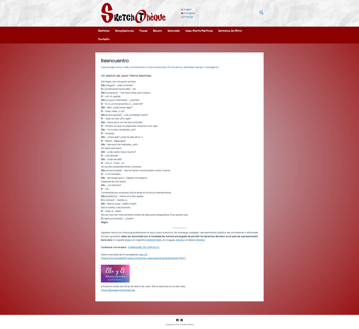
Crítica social (154, 67)
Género (157, 31)
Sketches (104, 31)
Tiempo (199, 67)
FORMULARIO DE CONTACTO (143, 247)
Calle (126, 67)
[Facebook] (177, 320)
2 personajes (108, 67)
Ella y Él (166, 67)
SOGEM (200, 240)
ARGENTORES (154, 240)
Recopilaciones (124, 31)
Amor (119, 67)
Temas (143, 31)
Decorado (174, 31)
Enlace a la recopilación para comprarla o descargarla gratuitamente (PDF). (143, 258)
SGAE (128, 240)
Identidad (188, 67)
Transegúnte (211, 67)
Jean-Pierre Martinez (199, 31)
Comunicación (138, 67)
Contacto (104, 39)
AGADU (180, 240)
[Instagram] (181, 320)
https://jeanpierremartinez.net (118, 290)
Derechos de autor (230, 31)
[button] (261, 13)
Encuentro (176, 67)
